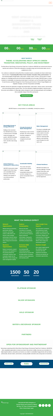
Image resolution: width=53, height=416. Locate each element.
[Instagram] (43, 405)
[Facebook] (40, 405)
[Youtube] (49, 405)
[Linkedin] (46, 405)
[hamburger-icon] (50, 3)
